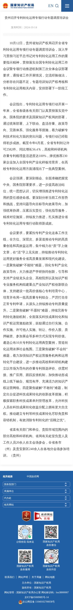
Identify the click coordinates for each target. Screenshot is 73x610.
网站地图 (50, 577)
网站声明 (23, 577)
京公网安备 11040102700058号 (39, 602)
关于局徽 (36, 577)
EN (51, 6)
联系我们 (9, 577)
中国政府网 (33, 476)
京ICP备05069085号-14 (37, 597)
